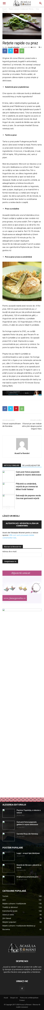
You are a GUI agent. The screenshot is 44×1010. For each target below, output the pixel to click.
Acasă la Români (13, 47)
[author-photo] (22, 450)
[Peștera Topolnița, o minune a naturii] (8, 813)
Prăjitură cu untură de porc (27, 877)
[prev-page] (4, 507)
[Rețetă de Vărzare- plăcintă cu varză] (8, 868)
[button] (4, 3)
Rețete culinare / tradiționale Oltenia (21, 9)
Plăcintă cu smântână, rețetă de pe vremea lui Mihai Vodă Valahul (27, 486)
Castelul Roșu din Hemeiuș (27, 834)
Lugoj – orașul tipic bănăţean (28, 853)
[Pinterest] (16, 50)
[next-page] (7, 507)
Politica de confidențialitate (29, 998)
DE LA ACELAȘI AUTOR (31, 465)
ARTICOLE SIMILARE (11, 465)
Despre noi (14, 998)
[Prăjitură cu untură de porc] (8, 880)
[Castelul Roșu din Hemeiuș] (8, 837)
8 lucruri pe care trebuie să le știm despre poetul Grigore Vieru (32, 426)
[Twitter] (10, 50)
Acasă (4, 9)
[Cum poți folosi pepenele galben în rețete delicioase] (8, 825)
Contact (22, 1000)
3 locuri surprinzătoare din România (11, 425)
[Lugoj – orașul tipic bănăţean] (8, 856)
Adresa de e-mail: (9, 551)
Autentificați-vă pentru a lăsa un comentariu (22, 524)
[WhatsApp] (21, 50)
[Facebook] (4, 50)
